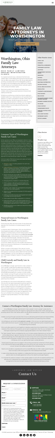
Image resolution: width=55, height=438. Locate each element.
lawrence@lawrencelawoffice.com (42, 412)
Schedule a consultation (27, 43)
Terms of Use (42, 432)
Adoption (40, 69)
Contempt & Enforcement (45, 91)
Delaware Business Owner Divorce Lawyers (45, 99)
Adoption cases (8, 163)
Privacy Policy (33, 432)
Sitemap (50, 432)
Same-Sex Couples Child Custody (44, 111)
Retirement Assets (43, 116)
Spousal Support (42, 79)
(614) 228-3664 (38, 404)
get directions (36, 393)
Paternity (40, 62)
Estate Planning (42, 118)
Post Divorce (41, 93)
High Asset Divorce (43, 113)
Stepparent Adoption (44, 67)
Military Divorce (42, 84)
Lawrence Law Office (13, 432)
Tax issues (40, 103)
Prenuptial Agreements (44, 65)
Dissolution (41, 89)
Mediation (40, 75)
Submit (3, 427)
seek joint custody (25, 321)
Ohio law (6, 265)
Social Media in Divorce (44, 86)
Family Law (41, 60)
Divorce (40, 77)
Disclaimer (24, 432)
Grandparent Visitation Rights (44, 73)
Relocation (41, 95)
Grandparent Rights (43, 108)
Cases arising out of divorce (11, 167)
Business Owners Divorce (45, 101)
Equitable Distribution (44, 82)
